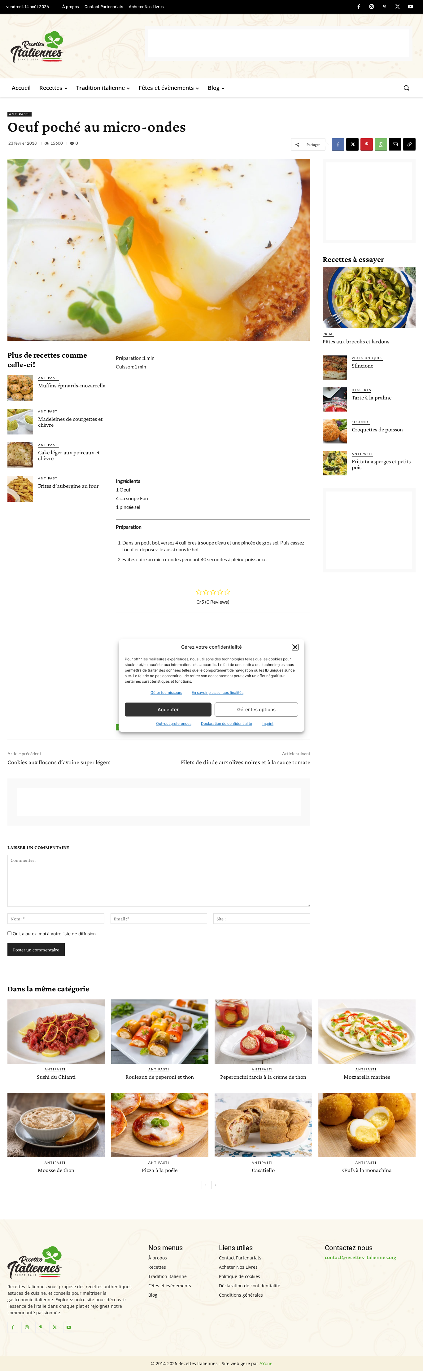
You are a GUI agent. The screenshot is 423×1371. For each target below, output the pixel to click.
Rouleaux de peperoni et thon (159, 1076)
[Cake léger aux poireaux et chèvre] (20, 455)
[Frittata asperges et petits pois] (335, 463)
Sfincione (362, 365)
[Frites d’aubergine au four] (20, 488)
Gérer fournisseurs (166, 692)
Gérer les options (256, 709)
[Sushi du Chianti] (56, 1031)
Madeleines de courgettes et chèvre (70, 422)
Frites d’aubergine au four (68, 486)
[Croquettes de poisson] (335, 431)
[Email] (395, 144)
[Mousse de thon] (56, 1125)
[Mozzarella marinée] (367, 1031)
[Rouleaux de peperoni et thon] (160, 1031)
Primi (328, 334)
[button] (295, 647)
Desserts (361, 390)
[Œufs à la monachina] (367, 1125)
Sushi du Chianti (56, 1076)
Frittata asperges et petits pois (381, 464)
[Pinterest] (384, 7)
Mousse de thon (56, 1170)
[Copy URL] (409, 144)
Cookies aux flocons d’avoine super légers (59, 762)
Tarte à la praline (371, 397)
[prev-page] (205, 1185)
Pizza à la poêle (159, 1170)
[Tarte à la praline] (335, 399)
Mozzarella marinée (367, 1076)
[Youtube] (410, 7)
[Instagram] (371, 7)
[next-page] (215, 1185)
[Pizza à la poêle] (160, 1125)
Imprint (267, 723)
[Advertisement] (278, 43)
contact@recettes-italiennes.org (360, 1257)
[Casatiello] (263, 1125)
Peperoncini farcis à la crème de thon (263, 1076)
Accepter (168, 709)
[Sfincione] (335, 367)
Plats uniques (367, 358)
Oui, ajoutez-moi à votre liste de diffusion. (54, 933)
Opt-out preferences (173, 723)
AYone (266, 1363)
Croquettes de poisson (377, 429)
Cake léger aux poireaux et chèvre (69, 455)
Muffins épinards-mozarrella (72, 385)
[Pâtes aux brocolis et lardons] (369, 297)
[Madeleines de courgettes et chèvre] (20, 421)
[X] (397, 7)
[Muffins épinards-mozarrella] (20, 388)
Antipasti (19, 114)
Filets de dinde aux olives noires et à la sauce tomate (245, 762)
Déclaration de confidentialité (226, 723)
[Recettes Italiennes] (78, 46)
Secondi (361, 422)
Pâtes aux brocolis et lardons (356, 341)
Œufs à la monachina (367, 1170)
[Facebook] (358, 7)
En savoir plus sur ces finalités (217, 692)
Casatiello (263, 1170)
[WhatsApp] (381, 144)
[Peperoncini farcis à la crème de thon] (263, 1031)
